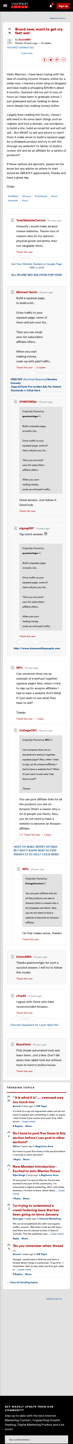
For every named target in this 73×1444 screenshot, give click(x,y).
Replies (18, 1126)
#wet (25, 200)
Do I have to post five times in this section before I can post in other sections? (39, 1137)
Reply (17, 1159)
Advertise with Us (57, 18)
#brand (26, 196)
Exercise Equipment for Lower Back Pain (35, 1025)
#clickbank (41, 196)
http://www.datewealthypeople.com (37, 648)
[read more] (28, 1121)
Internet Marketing (50, 1218)
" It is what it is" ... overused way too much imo (38, 1099)
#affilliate (13, 196)
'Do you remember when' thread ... (38, 1247)
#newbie (13, 200)
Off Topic (41, 1106)
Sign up (63, 6)
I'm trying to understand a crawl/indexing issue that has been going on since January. (36, 1209)
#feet (54, 196)
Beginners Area (44, 1146)
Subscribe (26, 53)
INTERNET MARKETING (20, 47)
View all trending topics (22, 1282)
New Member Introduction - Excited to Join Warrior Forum (36, 1168)
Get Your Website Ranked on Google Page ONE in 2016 (36, 265)
